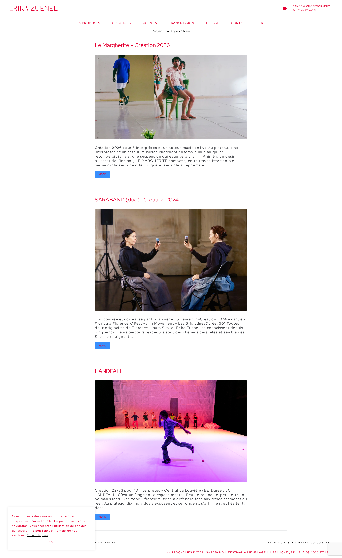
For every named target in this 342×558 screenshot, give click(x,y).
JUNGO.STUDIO (321, 542)
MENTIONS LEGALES (101, 542)
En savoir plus (37, 535)
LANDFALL (109, 371)
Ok (51, 542)
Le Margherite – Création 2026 (132, 45)
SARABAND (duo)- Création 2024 (137, 199)
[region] (51, 528)
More (102, 174)
